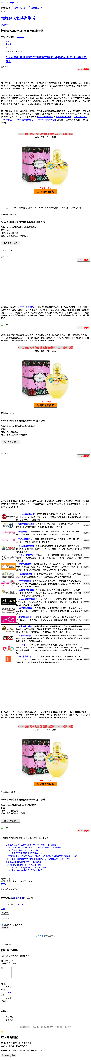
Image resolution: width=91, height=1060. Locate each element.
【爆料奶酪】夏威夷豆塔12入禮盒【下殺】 (24, 865)
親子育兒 (19, 904)
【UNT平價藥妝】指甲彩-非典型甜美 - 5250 (24, 853)
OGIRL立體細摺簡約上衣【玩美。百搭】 (23, 850)
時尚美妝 (20, 37)
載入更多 (5, 913)
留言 (21, 898)
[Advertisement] (45, 282)
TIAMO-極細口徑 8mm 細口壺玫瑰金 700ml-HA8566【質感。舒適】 (34, 848)
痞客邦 (16, 898)
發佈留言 (5, 928)
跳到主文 (5, 25)
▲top (3, 909)
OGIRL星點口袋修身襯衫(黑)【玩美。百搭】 (24, 870)
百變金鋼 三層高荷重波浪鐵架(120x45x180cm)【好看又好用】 (31, 845)
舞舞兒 (4, 884)
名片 (7, 47)
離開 (13, 1055)
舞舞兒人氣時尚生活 (18, 18)
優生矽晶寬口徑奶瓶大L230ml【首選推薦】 (24, 862)
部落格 (8, 44)
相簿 (7, 41)
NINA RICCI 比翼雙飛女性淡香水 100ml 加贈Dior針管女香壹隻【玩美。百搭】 (38, 859)
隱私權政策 (59, 1027)
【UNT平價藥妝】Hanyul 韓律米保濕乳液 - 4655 (26, 868)
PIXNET (27, 1027)
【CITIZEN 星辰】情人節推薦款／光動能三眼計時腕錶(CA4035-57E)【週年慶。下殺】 (42, 856)
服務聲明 (68, 1027)
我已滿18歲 (6, 1055)
